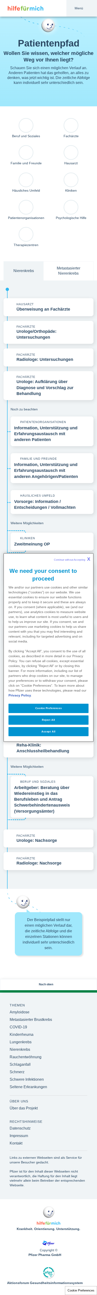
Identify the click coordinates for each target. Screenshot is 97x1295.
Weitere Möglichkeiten (27, 523)
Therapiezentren (26, 245)
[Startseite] (21, 8)
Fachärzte (71, 136)
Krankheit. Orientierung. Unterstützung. (48, 1229)
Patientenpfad (48, 43)
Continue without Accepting (72, 559)
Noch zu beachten (24, 409)
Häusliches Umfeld (26, 190)
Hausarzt (71, 163)
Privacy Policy (19, 695)
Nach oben (46, 984)
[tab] (24, 270)
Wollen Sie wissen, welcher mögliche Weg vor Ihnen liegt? (48, 56)
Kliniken (71, 190)
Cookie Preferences (81, 1290)
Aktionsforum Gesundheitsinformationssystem (45, 1283)
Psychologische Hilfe (71, 218)
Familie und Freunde (26, 163)
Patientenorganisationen (26, 218)
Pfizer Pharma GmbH (44, 1255)
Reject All (48, 719)
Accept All (48, 731)
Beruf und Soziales (26, 136)
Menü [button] (79, 8)
